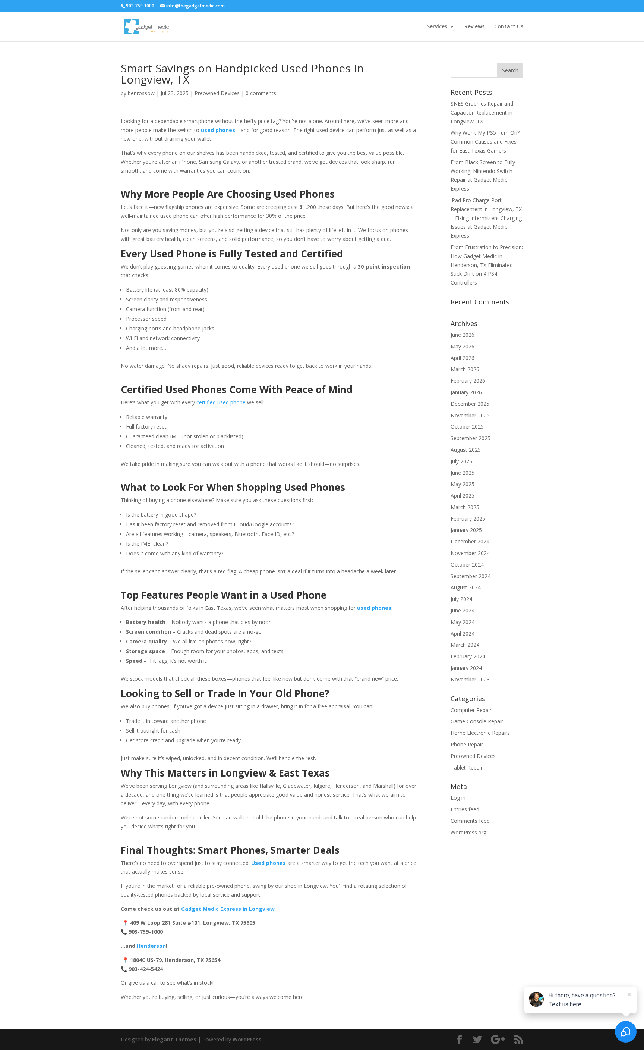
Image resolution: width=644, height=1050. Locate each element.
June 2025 (462, 472)
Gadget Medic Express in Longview (228, 908)
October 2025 (467, 426)
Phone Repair (467, 744)
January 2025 (466, 529)
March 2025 (465, 507)
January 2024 (466, 667)
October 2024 (467, 564)
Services (437, 27)
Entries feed (465, 809)
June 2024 (462, 610)
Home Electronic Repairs (480, 732)
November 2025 (470, 415)
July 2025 (461, 461)
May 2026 (462, 346)
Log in (458, 797)
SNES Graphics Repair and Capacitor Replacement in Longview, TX (482, 112)
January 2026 (466, 392)
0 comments (261, 93)
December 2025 (470, 403)
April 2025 (462, 495)
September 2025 (470, 438)
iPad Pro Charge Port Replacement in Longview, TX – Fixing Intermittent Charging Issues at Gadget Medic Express (486, 218)
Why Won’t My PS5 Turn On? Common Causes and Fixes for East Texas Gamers (485, 141)
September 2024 (470, 576)
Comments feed (470, 820)
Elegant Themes (174, 1039)
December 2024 (470, 541)
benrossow (141, 93)
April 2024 (462, 633)
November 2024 (470, 553)
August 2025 (466, 449)
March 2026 (465, 369)
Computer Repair (471, 710)
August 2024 (466, 587)
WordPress (247, 1039)
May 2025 (462, 484)
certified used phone (221, 402)
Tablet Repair (467, 767)
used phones (374, 607)
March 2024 (465, 644)
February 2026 (468, 380)
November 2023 (470, 679)
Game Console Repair (477, 721)
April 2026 (462, 357)
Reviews (474, 27)
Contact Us (508, 27)
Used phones (268, 862)
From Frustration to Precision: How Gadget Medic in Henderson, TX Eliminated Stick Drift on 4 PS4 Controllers (487, 265)
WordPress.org (468, 832)
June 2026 (462, 334)
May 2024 (462, 622)
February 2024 (468, 656)
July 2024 (461, 598)
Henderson (151, 945)
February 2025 (468, 518)
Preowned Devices (217, 93)
